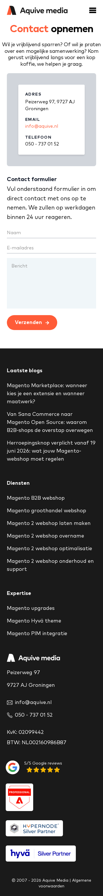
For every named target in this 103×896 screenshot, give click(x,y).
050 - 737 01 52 (42, 144)
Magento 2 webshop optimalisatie (49, 548)
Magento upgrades (31, 608)
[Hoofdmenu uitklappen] (92, 10)
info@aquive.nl (41, 126)
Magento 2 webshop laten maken (49, 523)
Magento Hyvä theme (34, 621)
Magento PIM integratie (37, 633)
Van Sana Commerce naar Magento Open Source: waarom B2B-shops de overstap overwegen (50, 422)
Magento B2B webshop (36, 498)
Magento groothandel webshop (46, 510)
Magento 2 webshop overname (45, 536)
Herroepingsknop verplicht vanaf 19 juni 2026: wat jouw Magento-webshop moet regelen (51, 451)
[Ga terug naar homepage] (37, 10)
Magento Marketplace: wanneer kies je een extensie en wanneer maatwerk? (47, 393)
